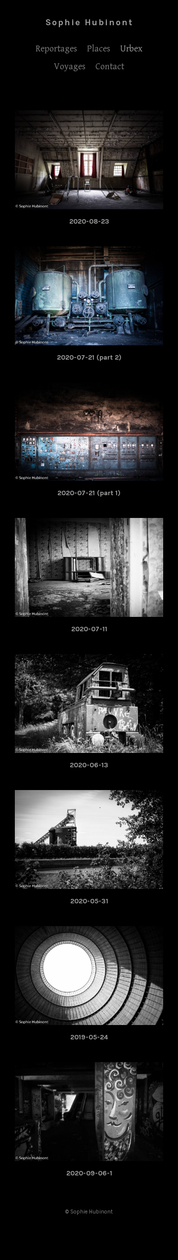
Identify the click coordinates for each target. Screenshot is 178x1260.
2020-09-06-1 (89, 1173)
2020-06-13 (89, 765)
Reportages (56, 49)
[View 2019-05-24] (89, 1020)
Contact (109, 66)
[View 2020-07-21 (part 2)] (89, 340)
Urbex (131, 49)
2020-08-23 (89, 221)
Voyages (70, 66)
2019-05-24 (89, 1037)
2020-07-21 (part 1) (89, 493)
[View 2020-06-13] (89, 747)
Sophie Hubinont (89, 22)
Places (98, 49)
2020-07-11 (89, 629)
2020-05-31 (89, 901)
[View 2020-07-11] (89, 611)
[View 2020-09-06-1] (89, 1156)
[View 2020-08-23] (89, 204)
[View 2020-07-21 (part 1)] (89, 475)
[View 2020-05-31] (89, 883)
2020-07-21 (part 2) (89, 357)
